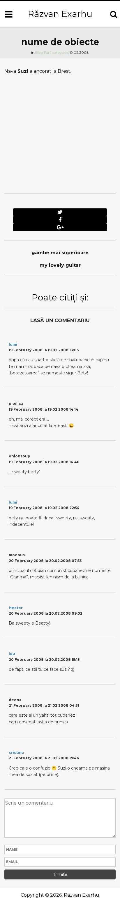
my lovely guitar (60, 265)
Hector (16, 608)
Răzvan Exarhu (60, 13)
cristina (16, 752)
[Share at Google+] (60, 227)
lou (12, 653)
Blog (39, 52)
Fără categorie (56, 52)
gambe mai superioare (60, 252)
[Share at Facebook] (60, 220)
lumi (13, 344)
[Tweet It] (60, 212)
